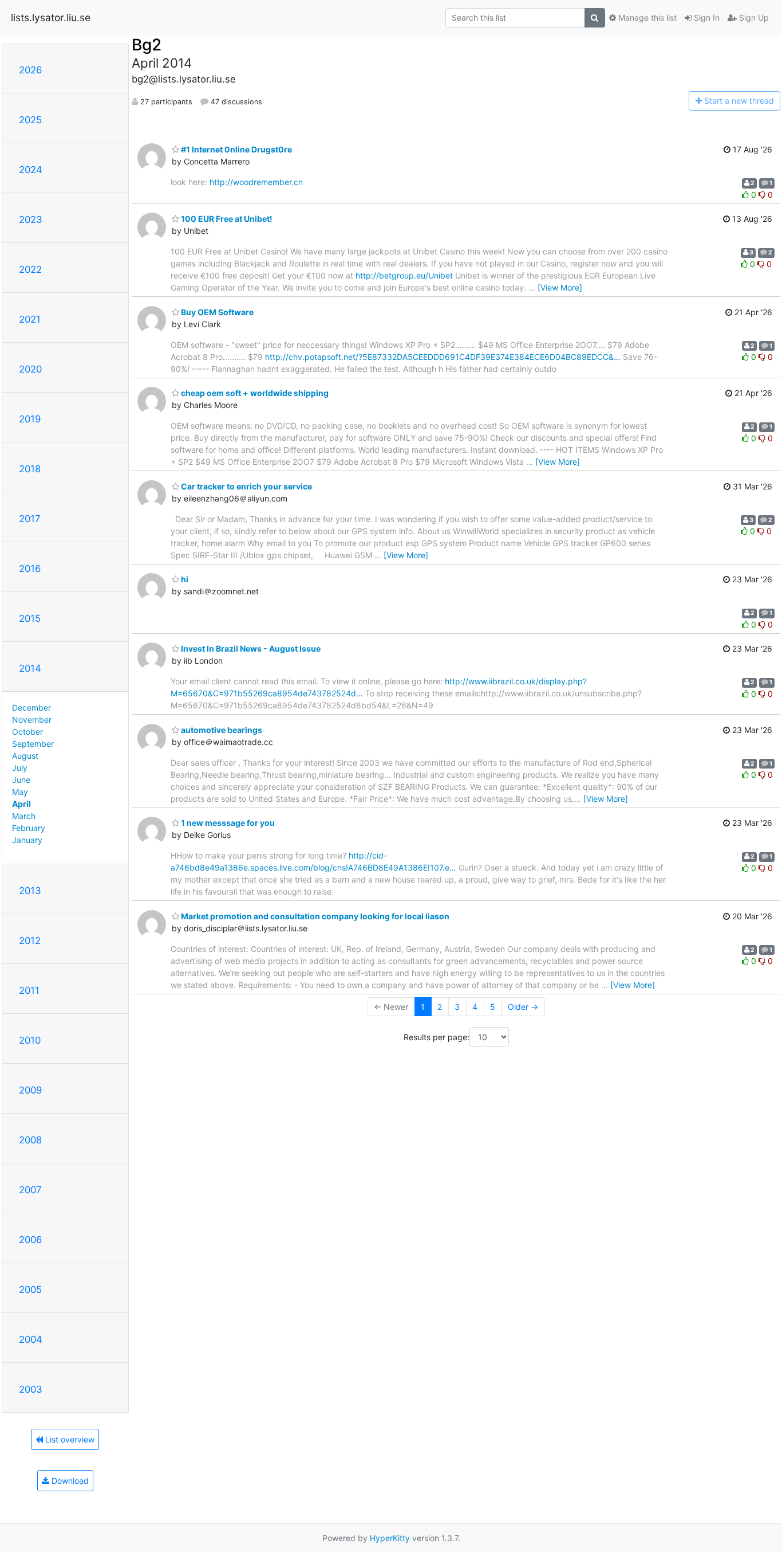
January (27, 840)
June (21, 780)
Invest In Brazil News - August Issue (250, 648)
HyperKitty (390, 1538)
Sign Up (753, 17)
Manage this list (646, 17)
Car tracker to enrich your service (245, 486)
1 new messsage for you (227, 823)
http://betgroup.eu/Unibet (404, 275)
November (32, 719)
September (33, 743)
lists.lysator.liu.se (50, 17)
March (23, 816)
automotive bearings (220, 730)
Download (69, 1481)
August (25, 756)
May (20, 792)
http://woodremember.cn (256, 182)
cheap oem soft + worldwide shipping (254, 393)
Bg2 (146, 44)
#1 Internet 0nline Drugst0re (235, 149)
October (27, 731)
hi (183, 579)
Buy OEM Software (216, 312)
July (19, 768)
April (21, 804)
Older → (523, 1007)
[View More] (560, 287)
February (28, 828)
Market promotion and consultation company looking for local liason (314, 916)
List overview (68, 1439)
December (31, 707)
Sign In (706, 17)
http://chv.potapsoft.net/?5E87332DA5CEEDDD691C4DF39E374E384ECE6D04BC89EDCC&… (443, 357)
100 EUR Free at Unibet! (225, 219)
